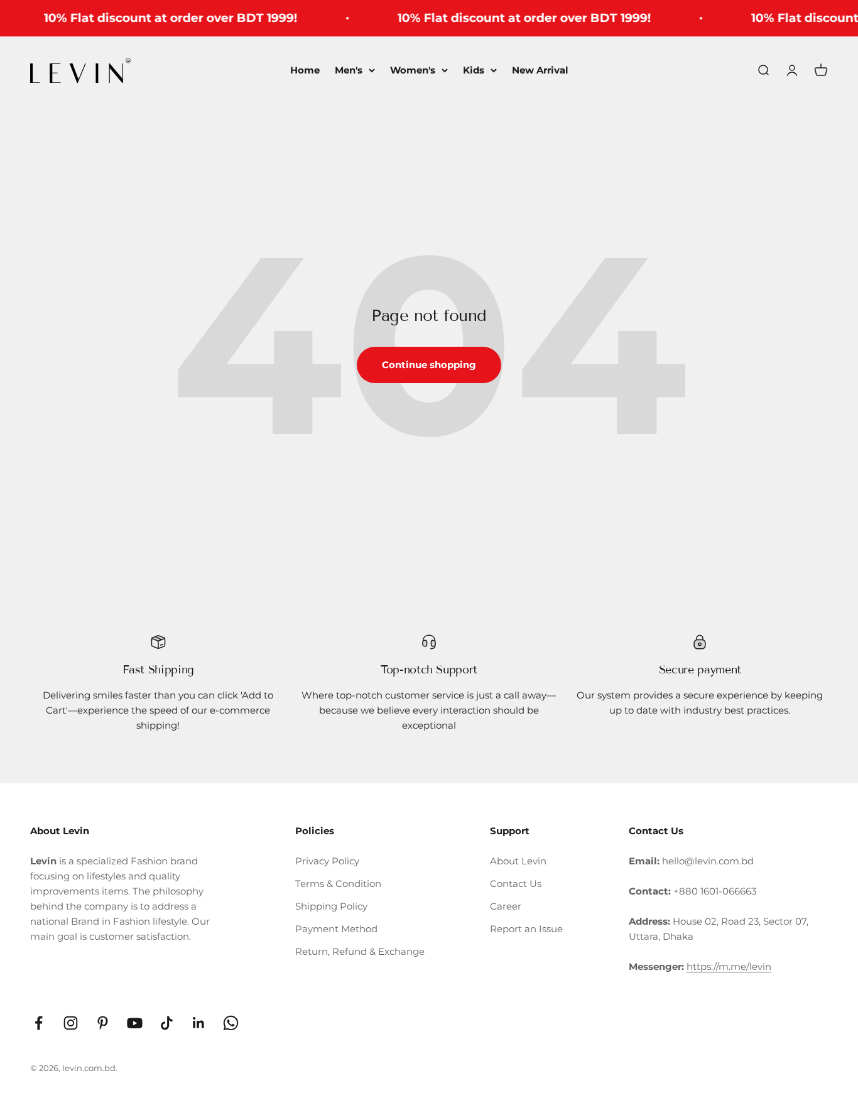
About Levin (518, 861)
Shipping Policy (331, 906)
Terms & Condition (338, 883)
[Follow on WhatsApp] (230, 1022)
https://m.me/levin (729, 966)
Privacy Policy (327, 861)
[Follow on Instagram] (70, 1022)
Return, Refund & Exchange (360, 951)
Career (505, 906)
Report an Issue (526, 929)
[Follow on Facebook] (38, 1022)
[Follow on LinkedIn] (198, 1022)
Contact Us (515, 883)
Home (305, 70)
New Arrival (540, 70)
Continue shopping (429, 365)
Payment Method (336, 929)
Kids (473, 70)
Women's (412, 70)
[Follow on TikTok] (166, 1022)
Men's (348, 70)
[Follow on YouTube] (134, 1022)
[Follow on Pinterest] (102, 1022)
